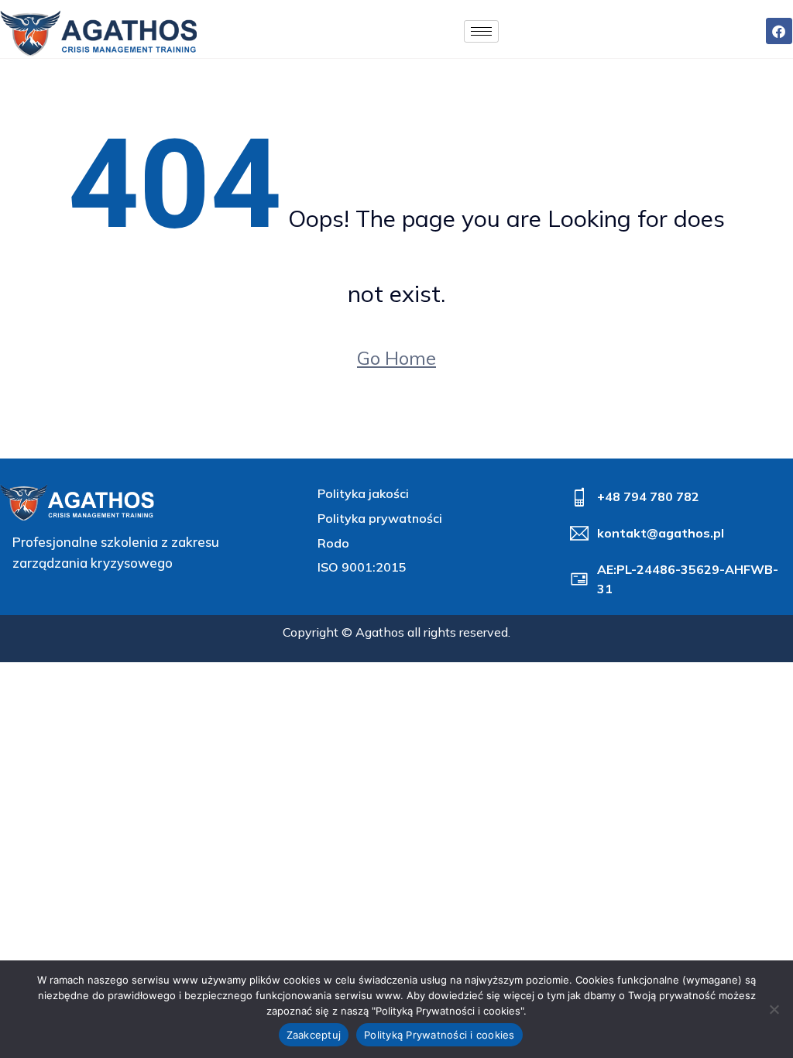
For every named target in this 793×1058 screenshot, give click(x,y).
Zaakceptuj (314, 1035)
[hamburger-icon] (481, 31)
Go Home (396, 357)
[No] (773, 1009)
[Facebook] (779, 31)
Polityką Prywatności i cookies (439, 1035)
